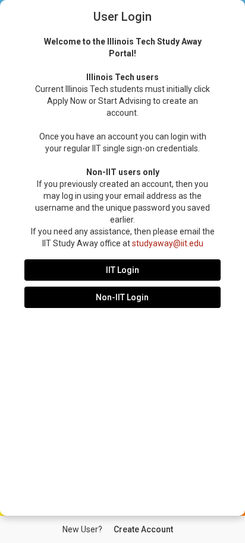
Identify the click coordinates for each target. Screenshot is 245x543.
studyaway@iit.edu (167, 243)
